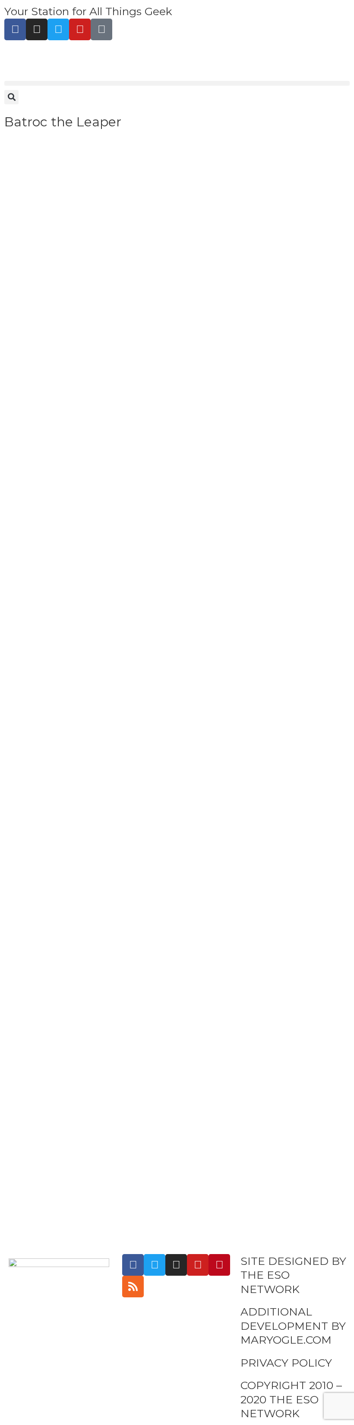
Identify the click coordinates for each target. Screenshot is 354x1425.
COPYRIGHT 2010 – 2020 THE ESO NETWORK (291, 1399)
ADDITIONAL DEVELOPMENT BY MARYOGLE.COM (293, 1325)
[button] (177, 83)
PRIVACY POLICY (286, 1362)
